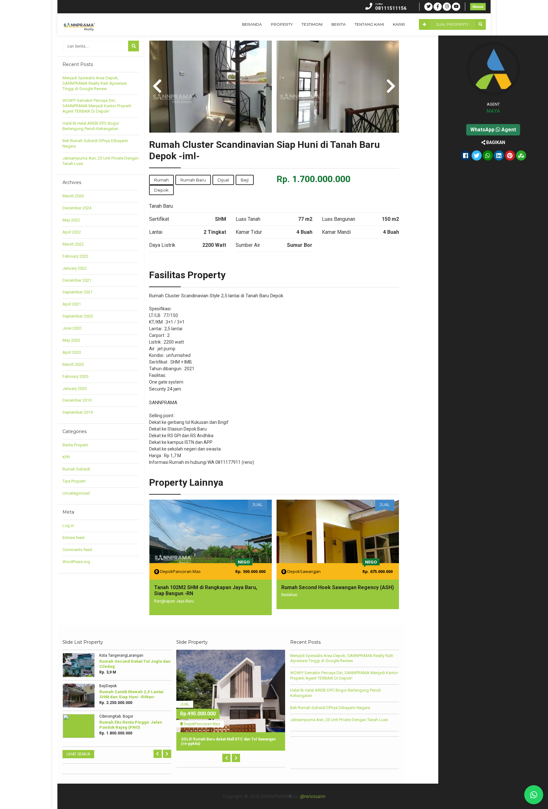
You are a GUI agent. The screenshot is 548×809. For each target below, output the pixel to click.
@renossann (312, 796)
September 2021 (77, 292)
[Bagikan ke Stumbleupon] (521, 156)
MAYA (493, 111)
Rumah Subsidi (76, 469)
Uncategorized (76, 493)
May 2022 (71, 220)
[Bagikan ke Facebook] (465, 156)
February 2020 (75, 376)
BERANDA (252, 24)
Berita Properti (75, 445)
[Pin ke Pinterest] (510, 156)
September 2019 (77, 412)
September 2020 (77, 316)
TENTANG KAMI (369, 24)
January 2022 (74, 268)
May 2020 (71, 340)
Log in (68, 525)
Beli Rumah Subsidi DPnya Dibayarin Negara (330, 707)
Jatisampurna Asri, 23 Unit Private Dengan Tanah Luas (339, 719)
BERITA (338, 24)
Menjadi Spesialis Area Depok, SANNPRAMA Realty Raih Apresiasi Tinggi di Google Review (94, 83)
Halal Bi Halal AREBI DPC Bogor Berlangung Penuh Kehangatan (90, 126)
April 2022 (71, 232)
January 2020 (74, 388)
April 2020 (71, 352)
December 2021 (76, 280)
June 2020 (71, 328)
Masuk (478, 7)
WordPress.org (76, 561)
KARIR (399, 24)
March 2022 (73, 244)
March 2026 (73, 196)
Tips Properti (74, 481)
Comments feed (77, 549)
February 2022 (75, 256)
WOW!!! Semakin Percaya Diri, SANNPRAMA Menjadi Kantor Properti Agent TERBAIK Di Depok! (96, 106)
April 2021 (71, 304)
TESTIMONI (312, 24)
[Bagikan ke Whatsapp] (488, 156)
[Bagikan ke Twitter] (477, 156)
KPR (66, 457)
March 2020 (73, 364)
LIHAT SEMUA (78, 754)
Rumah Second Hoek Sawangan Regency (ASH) (337, 587)
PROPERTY (282, 24)
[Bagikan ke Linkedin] (499, 156)
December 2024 (76, 208)
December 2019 (76, 400)
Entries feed (73, 537)
